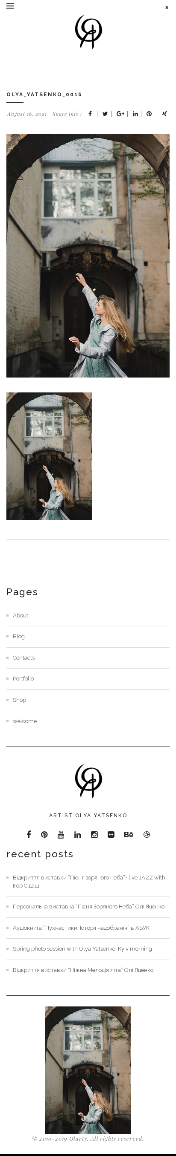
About (20, 615)
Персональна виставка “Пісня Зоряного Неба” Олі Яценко (88, 906)
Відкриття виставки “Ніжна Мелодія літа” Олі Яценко (83, 970)
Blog (19, 636)
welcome (25, 721)
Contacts (24, 657)
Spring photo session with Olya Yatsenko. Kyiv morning (82, 949)
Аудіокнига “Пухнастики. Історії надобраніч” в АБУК (81, 928)
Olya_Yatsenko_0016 (44, 95)
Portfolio (23, 678)
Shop (19, 700)
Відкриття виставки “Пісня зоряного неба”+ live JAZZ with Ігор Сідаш (89, 881)
